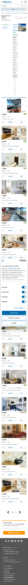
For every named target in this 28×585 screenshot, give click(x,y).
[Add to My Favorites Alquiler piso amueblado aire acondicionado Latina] (3, 474)
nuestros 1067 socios (14, 268)
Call (21, 122)
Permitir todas (14, 313)
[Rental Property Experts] (6, 2)
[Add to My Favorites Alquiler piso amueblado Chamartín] (3, 176)
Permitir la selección (14, 318)
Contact (10, 122)
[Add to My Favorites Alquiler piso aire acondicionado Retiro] (3, 366)
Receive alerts (15, 533)
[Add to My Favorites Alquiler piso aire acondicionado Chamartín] (3, 149)
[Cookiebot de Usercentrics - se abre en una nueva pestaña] (19, 261)
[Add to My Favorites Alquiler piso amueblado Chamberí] (3, 447)
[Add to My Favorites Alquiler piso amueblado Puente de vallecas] (3, 339)
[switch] (24, 292)
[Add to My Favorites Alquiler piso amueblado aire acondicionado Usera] (3, 122)
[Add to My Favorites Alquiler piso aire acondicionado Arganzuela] (3, 257)
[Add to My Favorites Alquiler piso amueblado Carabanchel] (3, 203)
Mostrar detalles (18, 308)
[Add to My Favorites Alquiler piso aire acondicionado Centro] (3, 420)
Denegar (14, 323)
